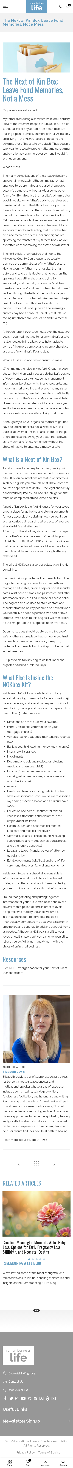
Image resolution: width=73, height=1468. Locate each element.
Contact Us (16, 1381)
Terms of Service (49, 1452)
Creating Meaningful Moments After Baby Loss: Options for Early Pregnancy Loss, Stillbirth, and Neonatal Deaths (34, 1247)
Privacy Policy (25, 1452)
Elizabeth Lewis (37, 1140)
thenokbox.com (13, 973)
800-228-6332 (18, 1389)
